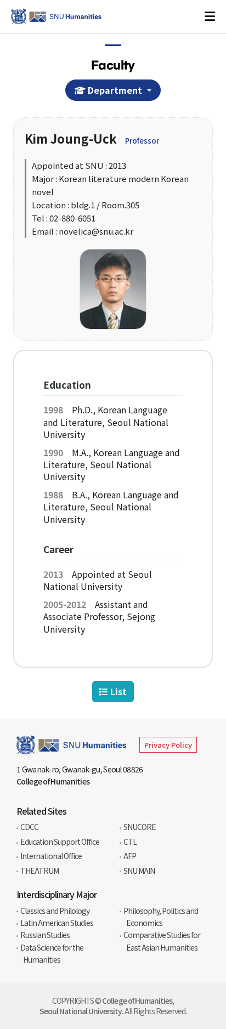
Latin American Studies (56, 922)
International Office (51, 855)
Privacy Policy (168, 745)
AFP (129, 855)
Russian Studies (45, 934)
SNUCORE (139, 826)
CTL (130, 841)
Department (115, 89)
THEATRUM (39, 870)
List (117, 691)
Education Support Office (59, 841)
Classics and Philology (54, 910)
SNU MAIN (139, 870)
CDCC (29, 826)
